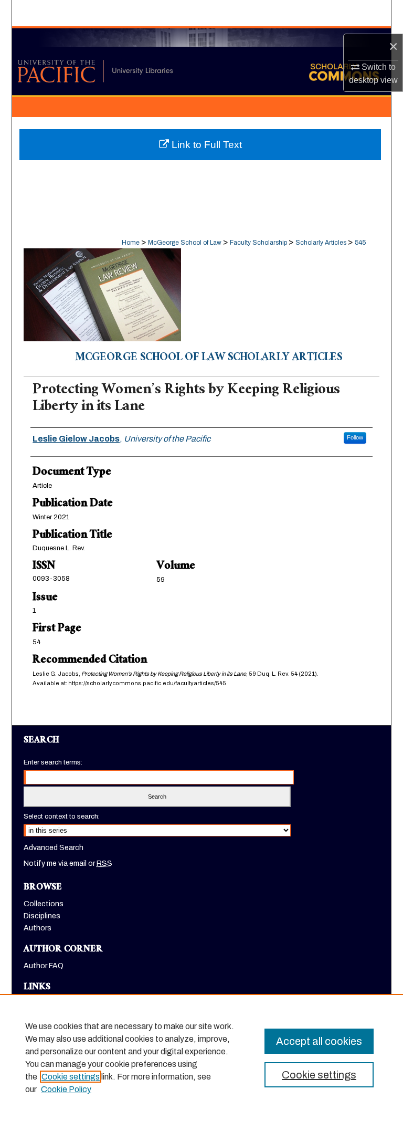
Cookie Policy (66, 1089)
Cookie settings (70, 1076)
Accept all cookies (319, 1041)
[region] (201, 1057)
